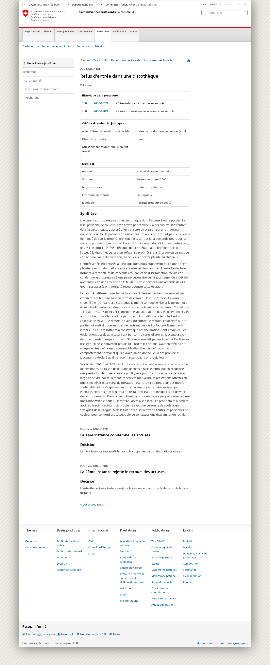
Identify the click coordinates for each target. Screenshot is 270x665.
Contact (204, 4)
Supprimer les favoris (157, 60)
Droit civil (62, 563)
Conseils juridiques (131, 567)
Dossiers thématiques (164, 569)
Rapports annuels (161, 582)
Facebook (67, 634)
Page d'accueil (32, 31)
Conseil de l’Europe (99, 547)
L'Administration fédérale (43, 4)
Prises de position (161, 557)
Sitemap (201, 643)
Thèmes (48, 31)
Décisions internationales (42, 89)
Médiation (126, 588)
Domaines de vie (35, 547)
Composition (190, 563)
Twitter (30, 634)
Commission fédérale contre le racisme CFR (131, 4)
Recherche (83, 46)
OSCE (91, 553)
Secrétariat (189, 569)
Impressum (216, 643)
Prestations (102, 31)
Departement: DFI (82, 4)
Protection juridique (69, 569)
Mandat (187, 547)
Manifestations (129, 600)
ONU (91, 541)
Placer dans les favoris (125, 60)
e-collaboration (192, 575)
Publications (119, 31)
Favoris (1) (100, 60)
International (85, 31)
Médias (213, 4)
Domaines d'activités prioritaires (195, 555)
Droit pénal (33, 80)
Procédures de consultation (159, 590)
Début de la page (93, 504)
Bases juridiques (65, 31)
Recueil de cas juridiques (56, 46)
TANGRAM (157, 541)
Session (124, 551)
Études (155, 563)
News (116, 634)
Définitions (32, 541)
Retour (85, 60)
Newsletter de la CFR (163, 598)
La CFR (133, 31)
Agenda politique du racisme (132, 543)
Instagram (48, 634)
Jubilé (123, 594)
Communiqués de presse (161, 549)
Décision (100, 46)
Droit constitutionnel (69, 551)
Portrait (187, 541)
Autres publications (163, 604)
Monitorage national (163, 575)
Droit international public (68, 543)
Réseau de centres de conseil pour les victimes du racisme (132, 578)
